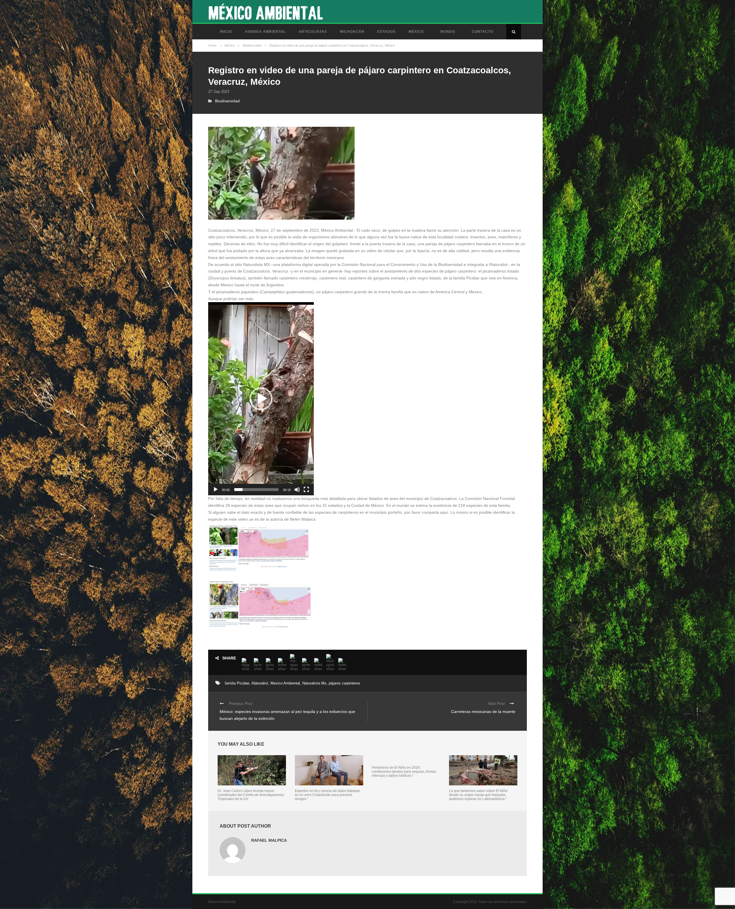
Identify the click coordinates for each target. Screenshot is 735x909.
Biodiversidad (252, 45)
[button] (260, 398)
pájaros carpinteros (344, 683)
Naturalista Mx (314, 683)
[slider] (256, 489)
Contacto (482, 32)
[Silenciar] (297, 489)
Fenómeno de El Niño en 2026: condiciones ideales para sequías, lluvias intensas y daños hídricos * (404, 772)
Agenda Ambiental (265, 32)
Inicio (226, 32)
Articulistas (313, 32)
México (416, 32)
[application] (261, 398)
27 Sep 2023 (218, 91)
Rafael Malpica (269, 840)
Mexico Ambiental (285, 683)
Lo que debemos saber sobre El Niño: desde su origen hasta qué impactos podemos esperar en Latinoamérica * (478, 795)
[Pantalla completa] (306, 489)
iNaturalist (260, 683)
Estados (386, 32)
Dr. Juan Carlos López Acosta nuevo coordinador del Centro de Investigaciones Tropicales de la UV (251, 795)
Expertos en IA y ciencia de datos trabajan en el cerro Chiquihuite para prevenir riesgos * (327, 795)
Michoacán (352, 32)
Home (212, 45)
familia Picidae (237, 683)
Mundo (447, 32)
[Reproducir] (215, 489)
